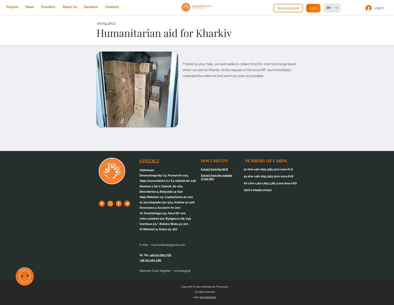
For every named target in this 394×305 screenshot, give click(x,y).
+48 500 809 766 (160, 255)
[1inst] (110, 203)
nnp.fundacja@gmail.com (168, 244)
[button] (136, 89)
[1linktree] (102, 203)
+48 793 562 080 (151, 260)
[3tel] (127, 203)
